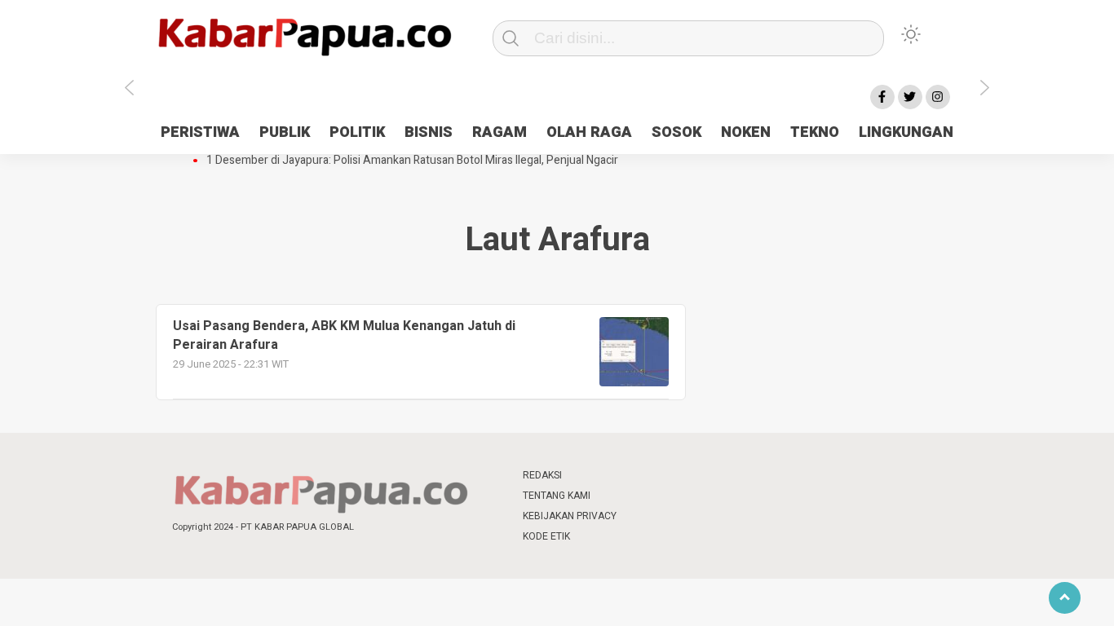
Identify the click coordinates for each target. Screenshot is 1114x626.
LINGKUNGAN (906, 132)
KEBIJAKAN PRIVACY (570, 516)
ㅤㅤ (665, 475)
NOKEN (746, 132)
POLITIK (357, 132)
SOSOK (676, 132)
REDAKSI (542, 475)
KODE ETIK (546, 536)
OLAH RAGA (589, 132)
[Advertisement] (1028, 369)
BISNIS (428, 132)
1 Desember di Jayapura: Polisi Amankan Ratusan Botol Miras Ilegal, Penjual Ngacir (412, 160)
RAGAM (499, 132)
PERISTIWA (200, 132)
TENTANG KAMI (556, 495)
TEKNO (814, 132)
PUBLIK (284, 132)
